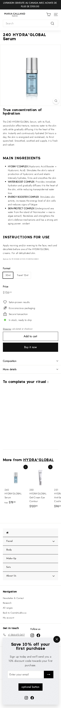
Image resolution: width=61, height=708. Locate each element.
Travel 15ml (22, 275)
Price (5, 286)
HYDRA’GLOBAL (38, 460)
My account (8, 617)
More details (10, 369)
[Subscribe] (48, 674)
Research (7, 603)
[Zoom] (56, 101)
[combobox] (30, 23)
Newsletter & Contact (13, 598)
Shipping (7, 328)
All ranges (8, 607)
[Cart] (49, 15)
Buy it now (30, 347)
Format (6, 268)
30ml (8, 275)
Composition (9, 361)
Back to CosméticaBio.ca (14, 612)
